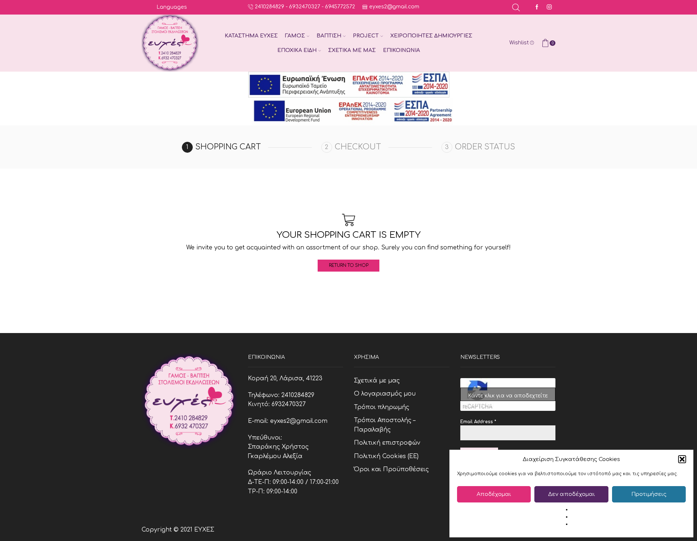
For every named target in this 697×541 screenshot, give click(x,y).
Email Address (478, 421)
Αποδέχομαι (494, 494)
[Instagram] (549, 7)
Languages (171, 7)
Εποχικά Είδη (297, 50)
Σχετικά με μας (352, 50)
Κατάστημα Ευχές (251, 36)
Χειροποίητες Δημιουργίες (431, 36)
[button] (682, 459)
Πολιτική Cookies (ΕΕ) (386, 456)
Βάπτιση (329, 36)
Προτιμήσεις (649, 494)
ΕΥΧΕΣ (204, 529)
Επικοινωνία (401, 50)
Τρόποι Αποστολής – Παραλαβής (384, 425)
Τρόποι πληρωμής (381, 407)
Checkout (358, 147)
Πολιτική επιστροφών (387, 443)
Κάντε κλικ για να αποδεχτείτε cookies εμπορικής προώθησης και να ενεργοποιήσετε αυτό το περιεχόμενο (507, 397)
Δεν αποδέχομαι (571, 494)
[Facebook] (536, 7)
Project (366, 36)
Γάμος (295, 36)
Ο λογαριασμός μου (385, 393)
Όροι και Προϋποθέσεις (391, 469)
